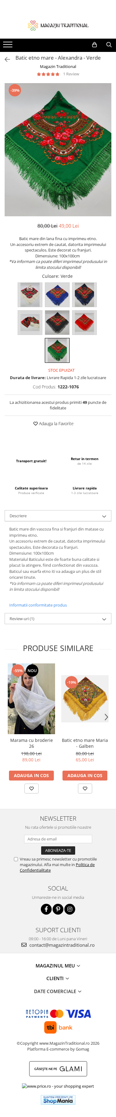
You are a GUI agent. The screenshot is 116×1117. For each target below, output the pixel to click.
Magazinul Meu (56, 966)
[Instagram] (69, 909)
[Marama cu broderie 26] (31, 698)
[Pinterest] (58, 909)
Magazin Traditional (58, 66)
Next (106, 156)
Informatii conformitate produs (38, 605)
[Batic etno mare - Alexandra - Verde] (58, 149)
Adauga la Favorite (56, 423)
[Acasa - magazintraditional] (58, 25)
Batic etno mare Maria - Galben (85, 743)
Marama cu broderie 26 (31, 743)
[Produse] (8, 46)
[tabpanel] (58, 149)
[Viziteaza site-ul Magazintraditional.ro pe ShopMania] (58, 1100)
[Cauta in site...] (109, 45)
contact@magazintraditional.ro (61, 945)
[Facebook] (46, 909)
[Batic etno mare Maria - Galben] (85, 698)
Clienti (55, 978)
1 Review (71, 74)
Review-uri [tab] (22, 618)
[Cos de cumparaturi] (94, 45)
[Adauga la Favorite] (31, 788)
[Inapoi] (4, 59)
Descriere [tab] (18, 515)
